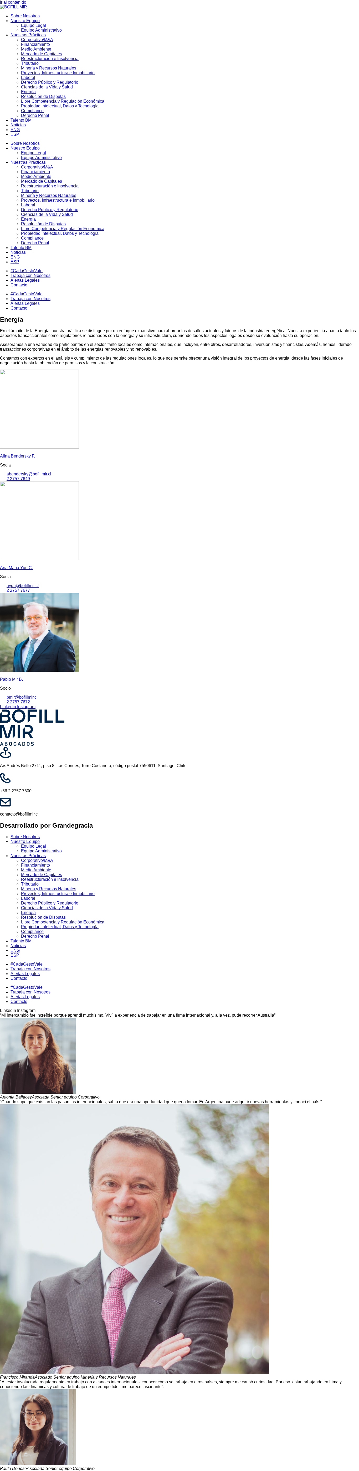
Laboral (28, 77)
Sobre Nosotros (25, 16)
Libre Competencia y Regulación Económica (62, 101)
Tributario (30, 63)
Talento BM (21, 120)
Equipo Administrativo (41, 30)
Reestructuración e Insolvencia (50, 58)
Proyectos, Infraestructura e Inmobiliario (58, 73)
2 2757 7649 (18, 478)
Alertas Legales (25, 280)
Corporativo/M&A (37, 39)
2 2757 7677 (18, 590)
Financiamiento (35, 44)
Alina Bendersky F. (17, 456)
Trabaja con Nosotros (30, 275)
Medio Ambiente (36, 49)
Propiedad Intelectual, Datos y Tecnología (60, 106)
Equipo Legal (33, 25)
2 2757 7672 (18, 702)
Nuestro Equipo (25, 20)
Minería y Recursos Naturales (48, 68)
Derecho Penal (35, 115)
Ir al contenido (13, 2)
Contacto (19, 285)
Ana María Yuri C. (16, 567)
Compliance (32, 110)
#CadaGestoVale (27, 271)
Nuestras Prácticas (28, 35)
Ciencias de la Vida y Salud (47, 87)
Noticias (18, 125)
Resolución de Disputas (43, 96)
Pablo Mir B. (11, 679)
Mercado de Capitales (41, 54)
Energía (28, 92)
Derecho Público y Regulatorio (49, 82)
